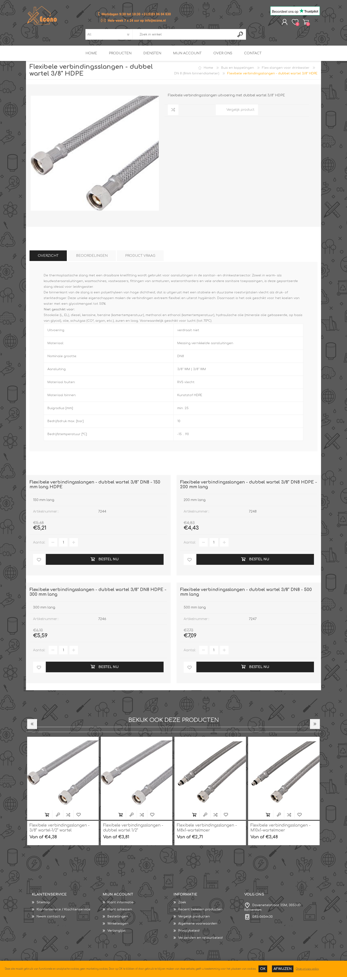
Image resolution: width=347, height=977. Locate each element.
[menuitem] (67, 902)
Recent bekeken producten (200, 909)
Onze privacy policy (307, 969)
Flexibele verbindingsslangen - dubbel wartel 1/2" (59, 827)
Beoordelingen (92, 255)
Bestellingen (117, 916)
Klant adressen (119, 909)
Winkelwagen (305, 22)
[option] (63, 791)
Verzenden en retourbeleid (200, 937)
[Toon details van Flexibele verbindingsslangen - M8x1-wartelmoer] (136, 772)
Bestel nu (47, 814)
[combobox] (184, 34)
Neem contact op (51, 916)
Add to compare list (68, 814)
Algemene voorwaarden (197, 923)
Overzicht (48, 255)
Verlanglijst (116, 930)
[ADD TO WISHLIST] (39, 559)
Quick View (57, 814)
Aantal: (39, 542)
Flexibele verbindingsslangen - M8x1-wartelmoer (133, 827)
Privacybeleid (188, 930)
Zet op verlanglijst (78, 814)
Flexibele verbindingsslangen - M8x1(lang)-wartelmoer (280, 827)
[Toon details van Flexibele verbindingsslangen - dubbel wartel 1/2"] (63, 772)
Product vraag (140, 255)
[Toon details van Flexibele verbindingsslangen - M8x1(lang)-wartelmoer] (284, 772)
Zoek (182, 902)
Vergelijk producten (194, 916)
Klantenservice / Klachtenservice (63, 909)
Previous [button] (32, 724)
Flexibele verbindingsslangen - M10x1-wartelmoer (207, 827)
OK (263, 969)
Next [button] (315, 724)
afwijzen (283, 969)
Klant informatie (120, 902)
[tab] (48, 255)
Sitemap (43, 902)
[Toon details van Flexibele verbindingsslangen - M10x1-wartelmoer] (210, 772)
